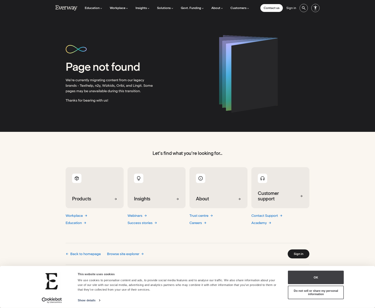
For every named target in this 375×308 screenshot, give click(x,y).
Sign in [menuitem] (291, 8)
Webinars (135, 215)
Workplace (74, 215)
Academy (259, 223)
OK (316, 277)
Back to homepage (85, 254)
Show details (87, 300)
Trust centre (198, 215)
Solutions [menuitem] (164, 8)
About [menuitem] (215, 8)
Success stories (140, 223)
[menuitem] (304, 8)
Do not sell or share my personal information (316, 292)
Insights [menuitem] (141, 8)
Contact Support (264, 215)
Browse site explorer (123, 254)
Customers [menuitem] (238, 8)
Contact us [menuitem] (271, 8)
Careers (195, 223)
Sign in (298, 254)
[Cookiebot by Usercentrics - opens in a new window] (52, 300)
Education (74, 223)
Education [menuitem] (92, 8)
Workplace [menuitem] (117, 8)
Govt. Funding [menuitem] (191, 8)
